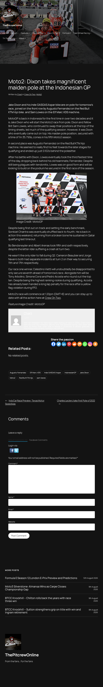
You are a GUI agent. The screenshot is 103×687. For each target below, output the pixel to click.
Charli (19, 94)
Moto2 (39, 94)
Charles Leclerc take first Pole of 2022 (76, 400)
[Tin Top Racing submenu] (15, 38)
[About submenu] (25, 38)
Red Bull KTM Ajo (26, 378)
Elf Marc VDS (35, 372)
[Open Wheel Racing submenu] (90, 32)
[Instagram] (90, 344)
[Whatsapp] (84, 344)
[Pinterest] (69, 344)
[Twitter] (58, 344)
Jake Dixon (84, 372)
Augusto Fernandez (18, 372)
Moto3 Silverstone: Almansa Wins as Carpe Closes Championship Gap (35, 588)
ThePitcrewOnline (12, 25)
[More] (95, 344)
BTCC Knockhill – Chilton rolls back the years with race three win (38, 600)
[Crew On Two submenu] (59, 32)
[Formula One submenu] (44, 32)
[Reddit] (74, 344)
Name (11, 497)
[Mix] (79, 344)
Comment (13, 463)
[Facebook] (53, 344)
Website (11, 521)
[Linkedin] (64, 344)
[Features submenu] (29, 32)
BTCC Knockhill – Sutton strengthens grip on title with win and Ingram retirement (43, 611)
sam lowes (41, 378)
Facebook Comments (38, 440)
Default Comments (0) (17, 440)
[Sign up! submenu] (17, 32)
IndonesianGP (70, 372)
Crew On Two (29, 94)
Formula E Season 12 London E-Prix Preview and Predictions (41, 578)
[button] (12, 450)
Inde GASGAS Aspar (52, 372)
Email (11, 509)
